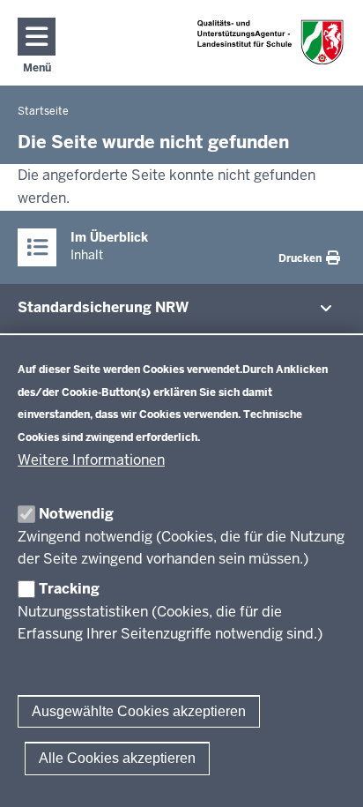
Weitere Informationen (91, 460)
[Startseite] (270, 42)
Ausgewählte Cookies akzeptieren (139, 711)
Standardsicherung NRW (103, 307)
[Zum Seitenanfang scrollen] (327, 774)
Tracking (69, 588)
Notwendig (76, 513)
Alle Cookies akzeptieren (117, 758)
